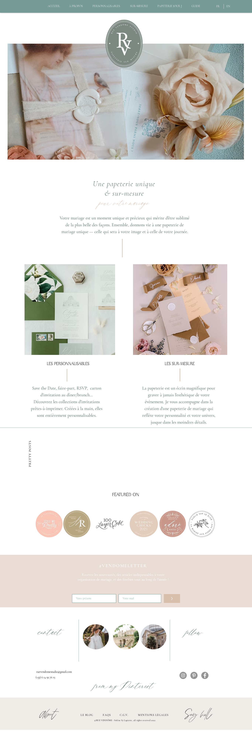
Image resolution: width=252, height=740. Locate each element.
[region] (70, 309)
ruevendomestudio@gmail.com (54, 672)
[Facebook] (204, 675)
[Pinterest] (194, 675)
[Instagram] (183, 675)
